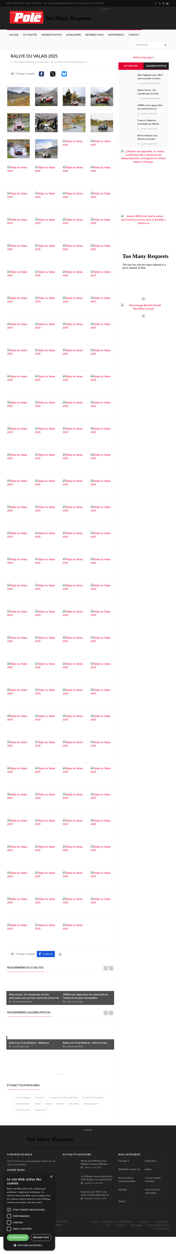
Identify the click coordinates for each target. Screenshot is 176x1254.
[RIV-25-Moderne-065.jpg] (18, 514)
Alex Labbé (74, 1103)
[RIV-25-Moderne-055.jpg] (74, 435)
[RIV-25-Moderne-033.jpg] (18, 305)
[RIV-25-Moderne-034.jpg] (46, 305)
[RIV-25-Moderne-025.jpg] (18, 253)
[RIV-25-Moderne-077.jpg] (18, 592)
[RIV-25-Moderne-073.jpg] (18, 566)
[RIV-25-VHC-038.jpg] (74, 932)
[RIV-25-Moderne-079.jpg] (74, 592)
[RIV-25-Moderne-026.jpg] (46, 253)
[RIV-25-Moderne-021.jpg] (18, 226)
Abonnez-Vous (94, 34)
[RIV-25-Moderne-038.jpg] (46, 331)
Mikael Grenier (23, 1103)
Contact (134, 34)
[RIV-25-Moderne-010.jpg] (46, 148)
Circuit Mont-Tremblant (92, 1097)
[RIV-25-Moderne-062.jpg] (46, 488)
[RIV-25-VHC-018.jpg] (74, 801)
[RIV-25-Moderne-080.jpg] (102, 592)
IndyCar (48, 1103)
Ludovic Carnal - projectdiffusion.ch (72, 62)
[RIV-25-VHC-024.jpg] (18, 854)
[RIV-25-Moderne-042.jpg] (46, 357)
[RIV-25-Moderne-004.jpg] (18, 122)
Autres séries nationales (152, 1191)
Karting (122, 1189)
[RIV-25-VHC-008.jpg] (18, 749)
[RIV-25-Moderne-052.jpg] (102, 409)
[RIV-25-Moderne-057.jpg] (18, 462)
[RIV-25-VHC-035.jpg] (102, 906)
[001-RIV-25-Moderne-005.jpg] (18, 96)
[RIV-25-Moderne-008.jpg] (102, 122)
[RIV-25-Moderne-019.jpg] (74, 200)
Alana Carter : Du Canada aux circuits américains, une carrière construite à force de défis (34, 998)
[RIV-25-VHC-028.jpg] (18, 880)
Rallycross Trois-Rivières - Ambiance (29, 1042)
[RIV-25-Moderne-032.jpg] (102, 279)
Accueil (14, 34)
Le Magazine (73, 34)
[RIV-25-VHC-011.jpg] (102, 749)
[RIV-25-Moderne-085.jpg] (18, 645)
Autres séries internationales (126, 1179)
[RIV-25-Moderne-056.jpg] (102, 435)
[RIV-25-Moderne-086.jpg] (46, 645)
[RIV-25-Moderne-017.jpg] (18, 200)
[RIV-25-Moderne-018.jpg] (46, 200)
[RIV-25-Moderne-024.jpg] (102, 226)
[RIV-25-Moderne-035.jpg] (74, 305)
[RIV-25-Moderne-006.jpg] (46, 122)
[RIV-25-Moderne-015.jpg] (74, 174)
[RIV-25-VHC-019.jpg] (102, 801)
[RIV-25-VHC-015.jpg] (102, 775)
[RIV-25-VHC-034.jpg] (74, 906)
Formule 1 (40, 1097)
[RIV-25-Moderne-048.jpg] (102, 383)
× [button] (51, 1176)
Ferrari (37, 1103)
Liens (108, 1225)
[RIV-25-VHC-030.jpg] (74, 880)
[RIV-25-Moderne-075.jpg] (74, 566)
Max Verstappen (23, 1097)
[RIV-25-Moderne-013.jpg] (18, 174)
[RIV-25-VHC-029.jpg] (46, 880)
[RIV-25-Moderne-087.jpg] (74, 645)
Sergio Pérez (40, 1110)
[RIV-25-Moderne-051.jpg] (74, 409)
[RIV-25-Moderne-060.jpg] (102, 462)
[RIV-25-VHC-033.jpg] (46, 906)
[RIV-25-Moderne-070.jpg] (46, 540)
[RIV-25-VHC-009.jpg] (46, 749)
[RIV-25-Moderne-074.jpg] (46, 566)
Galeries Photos (51, 34)
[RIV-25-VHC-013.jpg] (46, 775)
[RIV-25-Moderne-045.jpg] (18, 383)
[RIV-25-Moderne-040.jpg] (102, 331)
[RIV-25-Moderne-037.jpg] (18, 331)
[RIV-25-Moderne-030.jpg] (46, 279)
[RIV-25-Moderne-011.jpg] (74, 148)
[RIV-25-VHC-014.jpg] (74, 775)
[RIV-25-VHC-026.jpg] (74, 854)
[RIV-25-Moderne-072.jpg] (102, 540)
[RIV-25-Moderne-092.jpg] (102, 671)
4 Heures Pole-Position (158, 1225)
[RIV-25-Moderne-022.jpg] (46, 226)
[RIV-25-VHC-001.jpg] (46, 697)
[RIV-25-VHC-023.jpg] (102, 827)
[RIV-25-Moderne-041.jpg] (18, 357)
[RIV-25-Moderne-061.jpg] (18, 488)
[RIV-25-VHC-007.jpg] (102, 723)
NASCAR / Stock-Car (129, 1169)
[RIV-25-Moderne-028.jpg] (102, 253)
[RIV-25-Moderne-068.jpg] (102, 514)
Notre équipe (136, 1225)
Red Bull (60, 1103)
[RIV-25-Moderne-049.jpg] (18, 409)
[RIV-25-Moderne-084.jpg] (102, 618)
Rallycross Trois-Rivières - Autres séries (85, 1042)
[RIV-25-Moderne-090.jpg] (46, 671)
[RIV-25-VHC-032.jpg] (18, 906)
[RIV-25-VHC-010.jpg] (74, 749)
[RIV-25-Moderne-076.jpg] (102, 566)
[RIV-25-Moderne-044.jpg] (102, 357)
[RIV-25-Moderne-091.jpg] (74, 671)
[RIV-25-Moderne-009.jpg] (18, 148)
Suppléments (116, 34)
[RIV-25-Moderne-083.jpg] (74, 618)
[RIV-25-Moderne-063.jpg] (74, 488)
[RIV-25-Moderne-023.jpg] (74, 226)
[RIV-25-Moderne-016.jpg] (102, 174)
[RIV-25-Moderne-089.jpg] (18, 671)
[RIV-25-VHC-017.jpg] (46, 801)
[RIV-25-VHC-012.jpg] (18, 775)
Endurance (151, 1160)
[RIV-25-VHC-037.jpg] (46, 932)
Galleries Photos (125, 1221)
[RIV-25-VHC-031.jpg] (102, 880)
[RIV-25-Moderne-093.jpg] (18, 697)
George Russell (90, 1103)
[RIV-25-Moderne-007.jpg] (74, 122)
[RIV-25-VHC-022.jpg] (74, 827)
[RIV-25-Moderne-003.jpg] (102, 96)
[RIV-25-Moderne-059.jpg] (74, 462)
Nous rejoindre (162, 1228)
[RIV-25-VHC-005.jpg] (46, 723)
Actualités (30, 34)
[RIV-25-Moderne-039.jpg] (74, 331)
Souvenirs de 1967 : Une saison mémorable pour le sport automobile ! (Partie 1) (96, 1194)
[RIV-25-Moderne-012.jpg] (102, 148)
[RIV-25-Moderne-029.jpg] (18, 279)
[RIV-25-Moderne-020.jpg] (102, 200)
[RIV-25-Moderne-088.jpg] (102, 645)
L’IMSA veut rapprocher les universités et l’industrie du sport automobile (85, 996)
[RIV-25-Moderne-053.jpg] (18, 435)
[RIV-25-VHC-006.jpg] (74, 723)
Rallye (148, 1169)
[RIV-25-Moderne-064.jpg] (102, 488)
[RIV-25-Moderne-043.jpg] (74, 357)
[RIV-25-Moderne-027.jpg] (74, 253)
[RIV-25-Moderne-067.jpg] (74, 514)
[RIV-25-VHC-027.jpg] (102, 854)
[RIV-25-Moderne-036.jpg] (102, 305)
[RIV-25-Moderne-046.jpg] (46, 383)
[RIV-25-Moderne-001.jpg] (46, 96)
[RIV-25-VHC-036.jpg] (18, 932)
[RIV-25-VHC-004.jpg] (18, 723)
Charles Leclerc (23, 1110)
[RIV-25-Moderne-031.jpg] (74, 279)
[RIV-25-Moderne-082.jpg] (46, 618)
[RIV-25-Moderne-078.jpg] (46, 592)
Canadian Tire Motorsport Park (63, 1097)
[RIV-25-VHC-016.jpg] (18, 801)
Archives (120, 1225)
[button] (29, 1245)
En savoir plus (35, 1202)
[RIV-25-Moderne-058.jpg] (46, 462)
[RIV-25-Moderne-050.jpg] (46, 409)
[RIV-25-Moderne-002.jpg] (74, 96)
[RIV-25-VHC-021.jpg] (46, 827)
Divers (122, 1201)
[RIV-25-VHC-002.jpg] (74, 697)
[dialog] (29, 1212)
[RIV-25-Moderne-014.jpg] (46, 174)
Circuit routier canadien (153, 1179)
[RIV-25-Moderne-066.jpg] (46, 514)
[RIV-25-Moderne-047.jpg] (74, 383)
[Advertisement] (69, 1063)
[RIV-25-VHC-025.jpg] (46, 854)
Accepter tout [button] (18, 1237)
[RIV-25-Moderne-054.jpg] (46, 435)
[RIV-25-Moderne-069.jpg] (18, 540)
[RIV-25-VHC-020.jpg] (18, 827)
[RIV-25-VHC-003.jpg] (102, 697)
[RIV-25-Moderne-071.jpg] (74, 540)
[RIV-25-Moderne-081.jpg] (18, 618)
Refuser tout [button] (41, 1237)
